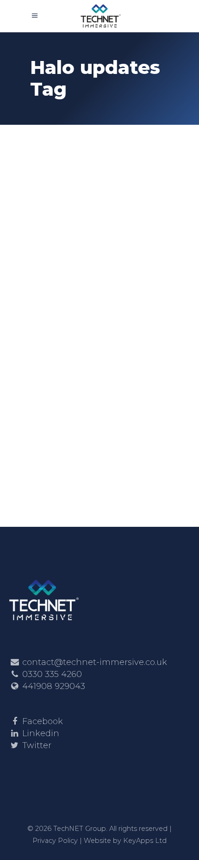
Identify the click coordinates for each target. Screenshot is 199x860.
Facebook (42, 721)
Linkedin (40, 733)
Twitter (36, 745)
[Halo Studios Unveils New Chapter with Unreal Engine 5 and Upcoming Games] (99, 190)
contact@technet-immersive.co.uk (94, 662)
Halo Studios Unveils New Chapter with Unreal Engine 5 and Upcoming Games (94, 296)
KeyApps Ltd (145, 840)
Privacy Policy (55, 840)
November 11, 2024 (66, 258)
